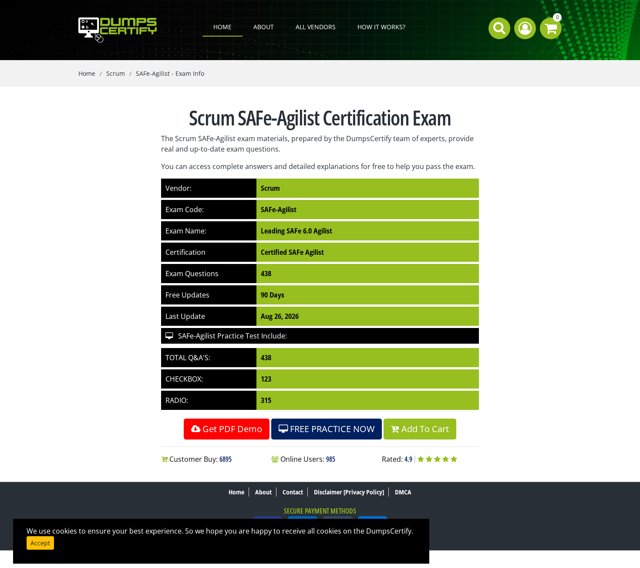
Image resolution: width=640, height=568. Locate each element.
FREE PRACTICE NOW (331, 429)
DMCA (403, 492)
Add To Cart (424, 429)
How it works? (381, 27)
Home (222, 27)
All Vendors (316, 27)
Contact (293, 492)
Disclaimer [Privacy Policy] (349, 492)
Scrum (115, 73)
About (263, 27)
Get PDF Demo (231, 429)
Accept (40, 543)
